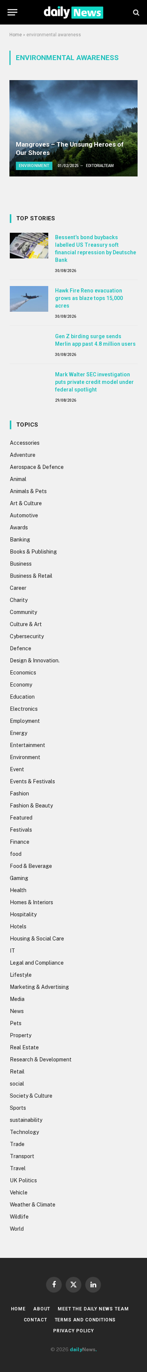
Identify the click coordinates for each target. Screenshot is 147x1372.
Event (17, 769)
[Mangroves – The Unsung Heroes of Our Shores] (73, 128)
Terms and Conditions (85, 1320)
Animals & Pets (28, 491)
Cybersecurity (27, 636)
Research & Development (41, 1059)
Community (23, 612)
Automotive (24, 515)
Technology (24, 1132)
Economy (21, 685)
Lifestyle (21, 975)
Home (15, 34)
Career (18, 588)
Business (21, 564)
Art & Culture (26, 503)
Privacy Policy (73, 1330)
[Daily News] (73, 12)
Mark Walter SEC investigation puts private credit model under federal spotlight (94, 382)
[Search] (135, 12)
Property (20, 1035)
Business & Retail (31, 576)
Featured (21, 818)
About (41, 1309)
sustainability (26, 1120)
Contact (35, 1320)
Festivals (21, 830)
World (17, 1229)
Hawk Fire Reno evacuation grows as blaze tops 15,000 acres (89, 298)
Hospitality (23, 914)
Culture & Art (26, 624)
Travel (18, 1168)
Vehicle (19, 1192)
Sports (18, 1108)
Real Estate (24, 1047)
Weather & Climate (32, 1205)
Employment (25, 721)
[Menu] (12, 12)
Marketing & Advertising (39, 987)
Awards (19, 527)
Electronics (24, 709)
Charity (19, 600)
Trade (17, 1144)
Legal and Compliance (37, 963)
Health (18, 890)
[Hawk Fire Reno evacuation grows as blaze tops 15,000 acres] (29, 299)
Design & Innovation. (35, 660)
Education (22, 697)
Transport (22, 1156)
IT (12, 951)
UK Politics (23, 1180)
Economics (23, 673)
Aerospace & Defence (37, 467)
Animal (18, 479)
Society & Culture (31, 1096)
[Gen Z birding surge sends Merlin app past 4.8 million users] (29, 344)
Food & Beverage (31, 866)
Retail (17, 1072)
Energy (18, 733)
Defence (20, 648)
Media (17, 999)
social (17, 1084)
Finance (19, 842)
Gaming (19, 878)
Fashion (19, 793)
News (17, 1011)
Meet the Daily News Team (93, 1309)
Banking (20, 540)
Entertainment (27, 745)
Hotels (18, 926)
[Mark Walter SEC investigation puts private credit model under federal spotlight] (29, 383)
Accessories (25, 443)
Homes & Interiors (31, 902)
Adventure (22, 455)
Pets (15, 1023)
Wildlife (19, 1217)
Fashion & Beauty (31, 806)
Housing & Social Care (37, 939)
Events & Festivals (32, 781)
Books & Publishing (33, 552)
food (15, 854)
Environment (25, 757)
